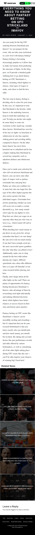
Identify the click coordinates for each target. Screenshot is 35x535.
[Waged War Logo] (10, 3)
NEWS (32, 3)
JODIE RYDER (10, 35)
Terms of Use (29, 518)
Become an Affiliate (28, 521)
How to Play (10, 518)
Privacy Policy (6, 521)
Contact (16, 518)
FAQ (4, 518)
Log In (22, 3)
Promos (22, 518)
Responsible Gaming (16, 521)
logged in (14, 510)
